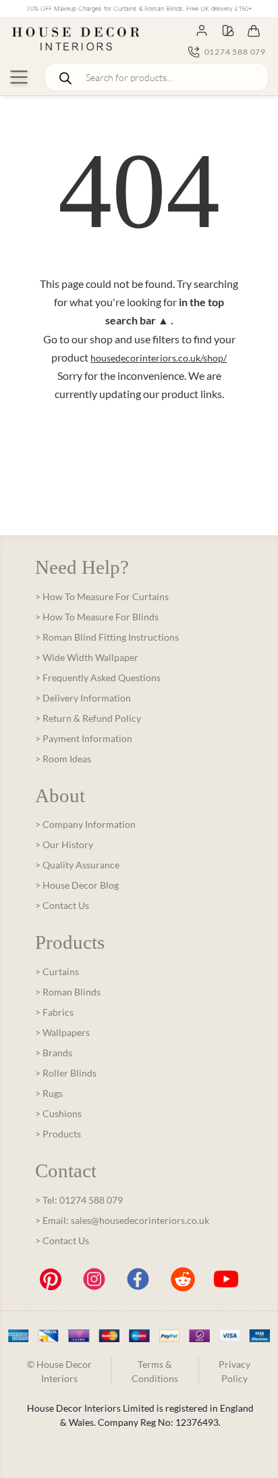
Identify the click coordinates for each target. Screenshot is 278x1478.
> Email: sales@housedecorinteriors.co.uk (122, 1220)
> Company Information (85, 824)
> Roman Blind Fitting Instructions (107, 637)
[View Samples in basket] (228, 29)
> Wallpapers (62, 1032)
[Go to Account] (201, 29)
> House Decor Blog (77, 885)
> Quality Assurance (77, 864)
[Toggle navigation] (19, 77)
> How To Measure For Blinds (97, 616)
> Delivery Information (83, 698)
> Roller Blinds (65, 1073)
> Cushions (58, 1113)
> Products (58, 1133)
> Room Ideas (63, 758)
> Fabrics (54, 1012)
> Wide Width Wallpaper (86, 657)
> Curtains (57, 971)
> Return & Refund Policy (88, 718)
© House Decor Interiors (59, 1371)
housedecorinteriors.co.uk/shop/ (158, 358)
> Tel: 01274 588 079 (79, 1200)
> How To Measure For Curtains (102, 596)
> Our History (64, 844)
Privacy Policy (234, 1371)
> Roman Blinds (68, 991)
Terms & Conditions (155, 1371)
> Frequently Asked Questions (98, 677)
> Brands (53, 1052)
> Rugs (49, 1093)
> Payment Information (83, 738)
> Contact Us (62, 905)
